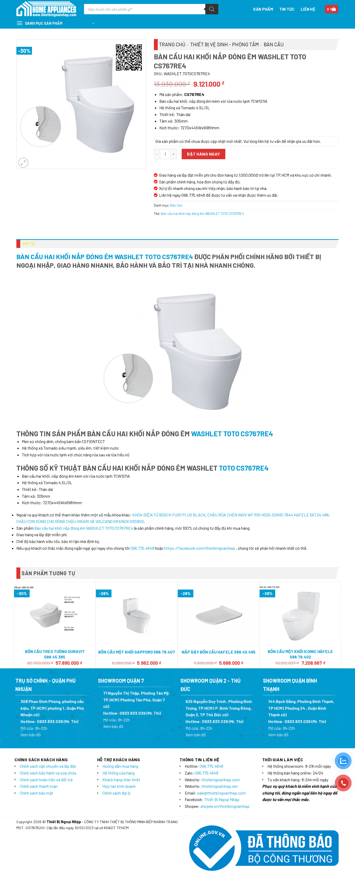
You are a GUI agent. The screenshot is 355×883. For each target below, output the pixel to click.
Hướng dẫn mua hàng (120, 766)
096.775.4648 (142, 548)
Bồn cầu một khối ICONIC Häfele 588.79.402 (300, 654)
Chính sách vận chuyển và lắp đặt (48, 766)
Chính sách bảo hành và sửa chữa (48, 772)
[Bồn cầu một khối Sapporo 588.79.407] (136, 614)
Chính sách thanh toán (39, 786)
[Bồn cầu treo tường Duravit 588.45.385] (54, 614)
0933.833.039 (50, 721)
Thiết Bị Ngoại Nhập (221, 799)
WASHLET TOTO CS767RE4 (232, 433)
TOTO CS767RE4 (243, 468)
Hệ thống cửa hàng (118, 772)
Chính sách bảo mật (36, 792)
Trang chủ (172, 44)
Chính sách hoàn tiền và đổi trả (46, 779)
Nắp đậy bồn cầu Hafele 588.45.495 (218, 651)
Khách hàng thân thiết (121, 779)
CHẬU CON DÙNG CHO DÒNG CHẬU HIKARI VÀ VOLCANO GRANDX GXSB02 (80, 521)
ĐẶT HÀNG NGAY (203, 153)
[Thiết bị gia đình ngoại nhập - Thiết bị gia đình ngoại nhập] (46, 9)
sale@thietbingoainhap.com (221, 792)
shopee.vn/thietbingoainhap (224, 806)
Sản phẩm (263, 9)
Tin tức (286, 9)
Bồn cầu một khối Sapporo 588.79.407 (136, 651)
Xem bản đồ (31, 734)
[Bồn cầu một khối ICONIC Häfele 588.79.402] (300, 614)
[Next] (338, 624)
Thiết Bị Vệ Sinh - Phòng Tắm (224, 44)
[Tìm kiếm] (211, 9)
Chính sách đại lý (116, 792)
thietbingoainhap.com (220, 779)
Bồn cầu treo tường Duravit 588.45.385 (55, 654)
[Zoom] (23, 163)
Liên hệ (308, 9)
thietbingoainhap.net (219, 786)
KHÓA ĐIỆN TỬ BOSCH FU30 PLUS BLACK (169, 514)
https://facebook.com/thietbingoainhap (199, 548)
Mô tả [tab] (29, 243)
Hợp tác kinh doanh (119, 786)
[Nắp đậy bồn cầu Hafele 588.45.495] (218, 614)
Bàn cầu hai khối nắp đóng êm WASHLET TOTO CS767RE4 (202, 214)
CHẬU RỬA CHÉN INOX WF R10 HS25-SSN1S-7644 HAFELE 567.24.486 (268, 514)
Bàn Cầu (274, 44)
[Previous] (17, 624)
